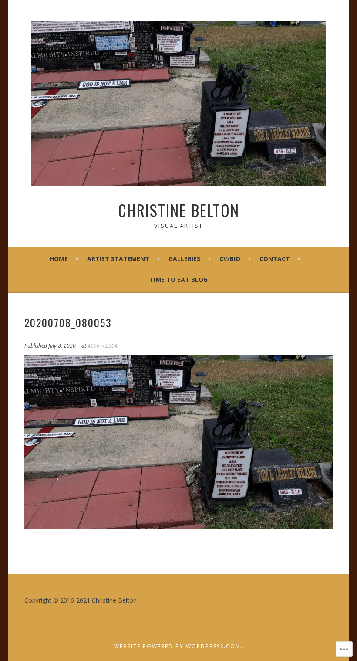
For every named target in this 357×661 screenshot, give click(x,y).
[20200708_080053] (178, 526)
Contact (274, 258)
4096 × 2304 (103, 345)
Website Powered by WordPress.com (177, 646)
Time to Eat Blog (178, 279)
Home (59, 258)
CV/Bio (229, 258)
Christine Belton (178, 209)
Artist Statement (118, 258)
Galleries (184, 258)
